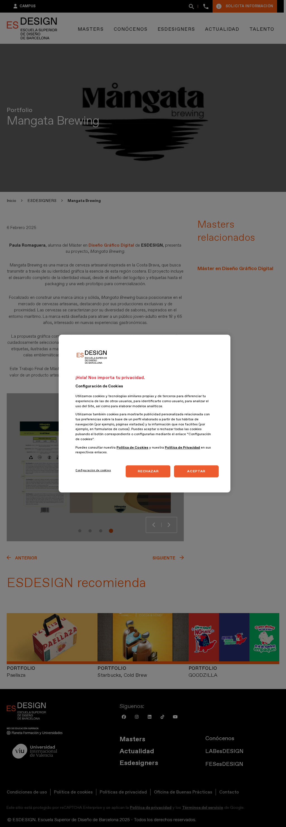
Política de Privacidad (182, 447)
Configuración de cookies (93, 470)
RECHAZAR (148, 471)
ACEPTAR (196, 471)
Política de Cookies (132, 447)
